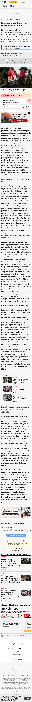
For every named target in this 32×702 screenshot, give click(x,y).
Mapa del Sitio (16, 652)
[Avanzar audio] (26, 107)
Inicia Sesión (23, 2)
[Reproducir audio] (4, 105)
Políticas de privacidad (16, 668)
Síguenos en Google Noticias (17, 535)
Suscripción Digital (16, 657)
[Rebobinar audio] (23, 107)
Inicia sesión (6, 626)
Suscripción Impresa (16, 654)
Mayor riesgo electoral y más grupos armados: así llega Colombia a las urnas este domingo (20, 399)
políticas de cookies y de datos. (10, 700)
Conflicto (15, 377)
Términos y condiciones (16, 666)
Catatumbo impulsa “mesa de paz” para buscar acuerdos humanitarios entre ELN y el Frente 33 (20, 390)
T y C (16, 635)
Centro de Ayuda (16, 670)
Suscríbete (13, 2)
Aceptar (27, 698)
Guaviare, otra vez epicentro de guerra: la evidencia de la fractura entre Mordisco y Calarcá (20, 381)
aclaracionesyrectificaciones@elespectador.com (16, 684)
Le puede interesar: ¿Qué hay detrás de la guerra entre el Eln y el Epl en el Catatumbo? (15, 409)
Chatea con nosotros (17, 659)
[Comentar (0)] (19, 60)
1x (28, 106)
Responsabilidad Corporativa (16, 664)
